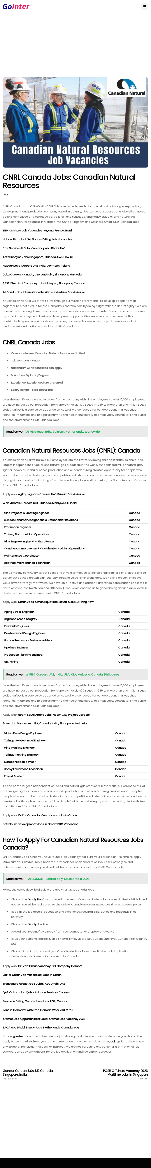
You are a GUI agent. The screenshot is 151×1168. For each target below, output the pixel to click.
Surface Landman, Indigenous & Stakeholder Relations (41, 520)
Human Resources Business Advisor (28, 640)
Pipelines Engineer (16, 647)
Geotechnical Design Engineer (24, 633)
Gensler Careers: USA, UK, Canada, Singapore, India (28, 1074)
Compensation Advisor (20, 762)
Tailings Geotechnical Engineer (25, 740)
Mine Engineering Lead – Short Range (29, 541)
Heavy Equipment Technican (23, 769)
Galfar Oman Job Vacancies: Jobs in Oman (47, 815)
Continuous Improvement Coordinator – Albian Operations (44, 548)
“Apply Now (35, 899)
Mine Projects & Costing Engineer (26, 513)
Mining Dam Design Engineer (23, 733)
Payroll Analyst (14, 776)
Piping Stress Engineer (19, 612)
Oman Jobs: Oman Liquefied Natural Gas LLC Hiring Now (56, 602)
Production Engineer (17, 527)
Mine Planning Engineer (19, 748)
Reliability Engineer (16, 626)
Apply (32, 924)
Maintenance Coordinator (22, 555)
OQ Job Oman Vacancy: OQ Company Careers (50, 966)
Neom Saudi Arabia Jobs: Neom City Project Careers (54, 715)
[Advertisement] (75, 49)
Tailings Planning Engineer (21, 755)
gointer (18, 1036)
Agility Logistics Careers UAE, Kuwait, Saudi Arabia (52, 494)
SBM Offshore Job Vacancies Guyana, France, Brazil (37, 230)
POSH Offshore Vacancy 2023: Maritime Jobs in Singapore (125, 1074)
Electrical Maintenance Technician (27, 563)
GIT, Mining (11, 662)
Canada (134, 513)
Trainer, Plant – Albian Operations (27, 534)
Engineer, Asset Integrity (20, 619)
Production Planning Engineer (23, 655)
